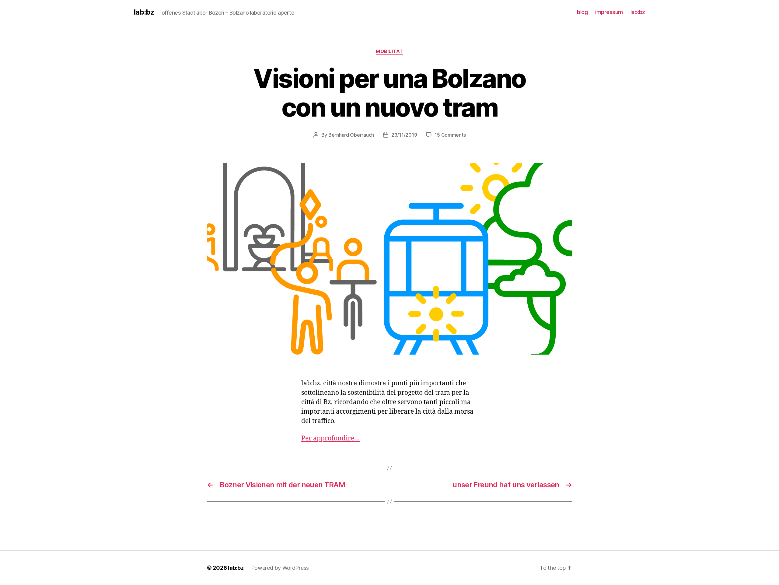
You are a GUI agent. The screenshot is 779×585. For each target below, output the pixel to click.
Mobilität (389, 51)
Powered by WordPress (280, 568)
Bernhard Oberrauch (351, 135)
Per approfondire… (330, 438)
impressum (609, 12)
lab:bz (144, 12)
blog (582, 12)
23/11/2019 (404, 135)
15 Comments (450, 135)
